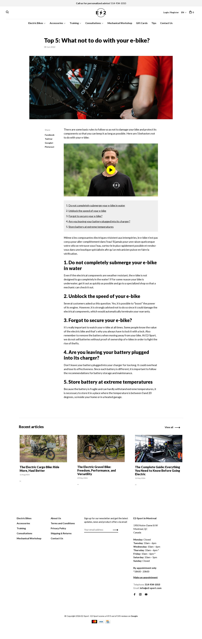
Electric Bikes (35, 23)
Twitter (48, 139)
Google (134, 616)
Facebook (49, 135)
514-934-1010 (118, 3)
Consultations (93, 23)
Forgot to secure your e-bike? (85, 216)
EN (182, 12)
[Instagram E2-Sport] (140, 594)
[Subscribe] (114, 529)
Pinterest (49, 147)
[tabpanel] (43, 465)
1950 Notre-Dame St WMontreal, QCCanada (145, 529)
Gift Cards (142, 23)
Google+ (49, 143)
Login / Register (171, 12)
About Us (56, 518)
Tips (153, 23)
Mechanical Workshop (120, 23)
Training (74, 23)
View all (169, 427)
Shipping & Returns (61, 533)
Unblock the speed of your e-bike (87, 210)
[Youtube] (146, 594)
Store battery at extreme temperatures (91, 226)
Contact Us (166, 23)
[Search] (7, 12)
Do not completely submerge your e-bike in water (96, 205)
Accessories (56, 23)
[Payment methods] (95, 622)
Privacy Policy (58, 528)
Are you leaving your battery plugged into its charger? (99, 221)
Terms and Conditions (63, 523)
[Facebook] (134, 594)
